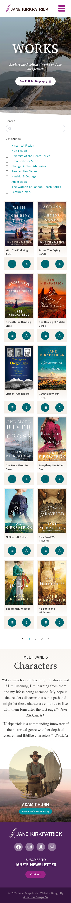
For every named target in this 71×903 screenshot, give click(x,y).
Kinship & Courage (24, 176)
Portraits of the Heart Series (31, 156)
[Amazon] (41, 847)
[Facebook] (18, 847)
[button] (61, 9)
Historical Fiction (23, 146)
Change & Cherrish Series (29, 166)
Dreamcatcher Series (26, 161)
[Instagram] (29, 847)
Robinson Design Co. (35, 897)
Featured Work (21, 192)
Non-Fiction (19, 151)
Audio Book (19, 182)
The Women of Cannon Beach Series (36, 187)
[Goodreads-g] (52, 847)
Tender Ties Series (24, 171)
